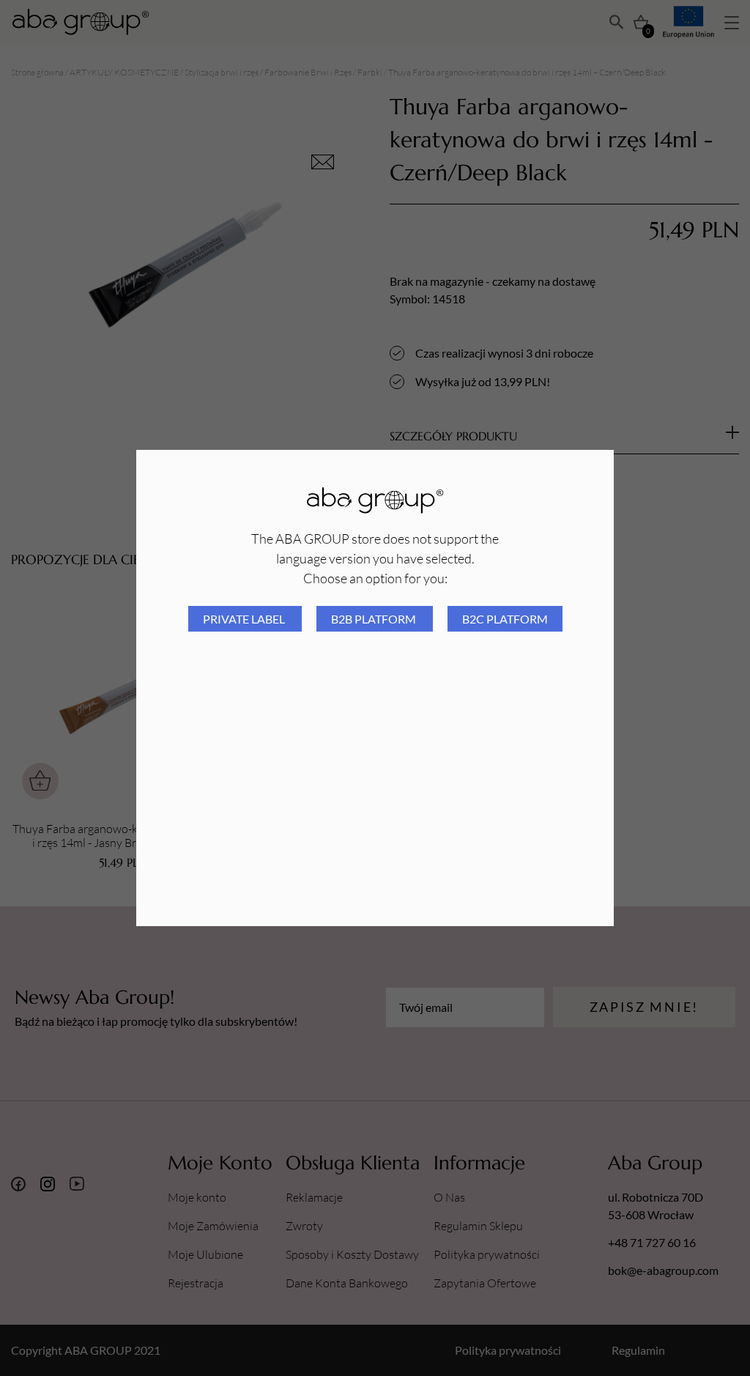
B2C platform (505, 619)
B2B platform (374, 619)
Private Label (245, 619)
